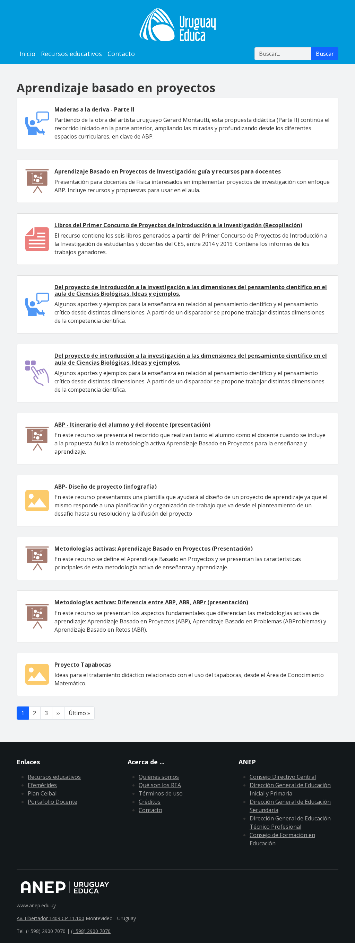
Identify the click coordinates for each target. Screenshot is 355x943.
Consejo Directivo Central (283, 777)
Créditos (150, 802)
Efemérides (42, 785)
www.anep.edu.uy (36, 905)
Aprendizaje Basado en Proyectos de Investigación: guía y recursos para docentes (167, 171)
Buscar (325, 53)
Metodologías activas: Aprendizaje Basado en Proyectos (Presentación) (153, 548)
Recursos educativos (71, 54)
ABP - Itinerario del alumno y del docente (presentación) (132, 424)
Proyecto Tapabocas (82, 664)
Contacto (121, 54)
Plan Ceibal (42, 793)
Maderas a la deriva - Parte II (94, 109)
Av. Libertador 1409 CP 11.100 (50, 918)
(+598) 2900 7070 (91, 931)
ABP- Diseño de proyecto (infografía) (105, 486)
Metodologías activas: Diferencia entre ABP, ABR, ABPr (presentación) (151, 602)
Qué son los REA (160, 785)
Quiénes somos (159, 777)
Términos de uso (161, 793)
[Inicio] (177, 25)
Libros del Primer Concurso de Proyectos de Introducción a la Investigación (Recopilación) (178, 225)
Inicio (27, 54)
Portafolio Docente (52, 802)
